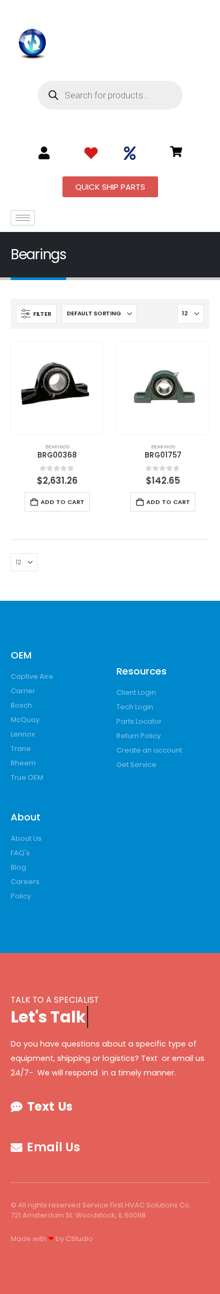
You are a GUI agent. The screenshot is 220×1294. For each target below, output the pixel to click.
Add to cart (62, 502)
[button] (36, 313)
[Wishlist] (91, 153)
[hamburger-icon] (23, 218)
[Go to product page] (57, 388)
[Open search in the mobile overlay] (110, 95)
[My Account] (44, 152)
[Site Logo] (32, 42)
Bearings (57, 446)
